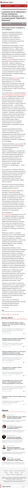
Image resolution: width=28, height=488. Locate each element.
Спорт (22, 472)
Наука (11, 472)
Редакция (8, 474)
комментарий (7, 214)
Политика (8, 5)
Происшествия (22, 470)
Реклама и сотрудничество (16, 474)
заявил (16, 144)
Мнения (5, 410)
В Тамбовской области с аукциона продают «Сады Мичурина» (13, 397)
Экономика (16, 470)
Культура (16, 472)
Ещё (23, 486)
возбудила (15, 78)
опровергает (13, 190)
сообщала (9, 59)
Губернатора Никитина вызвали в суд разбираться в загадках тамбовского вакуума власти (13, 339)
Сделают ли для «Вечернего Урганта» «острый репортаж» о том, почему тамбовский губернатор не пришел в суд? (13, 324)
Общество (17, 5)
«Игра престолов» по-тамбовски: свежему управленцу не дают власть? (12, 368)
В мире (6, 472)
